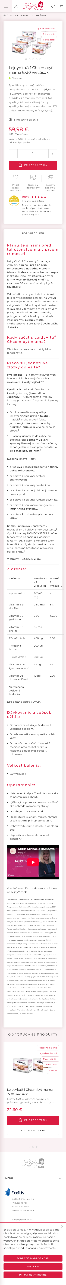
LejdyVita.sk (19, 892)
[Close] (62, 1226)
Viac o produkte (33, 1130)
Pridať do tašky (35, 165)
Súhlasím (33, 1266)
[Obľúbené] (52, 6)
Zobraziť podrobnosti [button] (33, 1258)
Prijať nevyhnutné (33, 1274)
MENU (9, 1178)
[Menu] (6, 6)
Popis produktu (33, 233)
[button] (26, 59)
